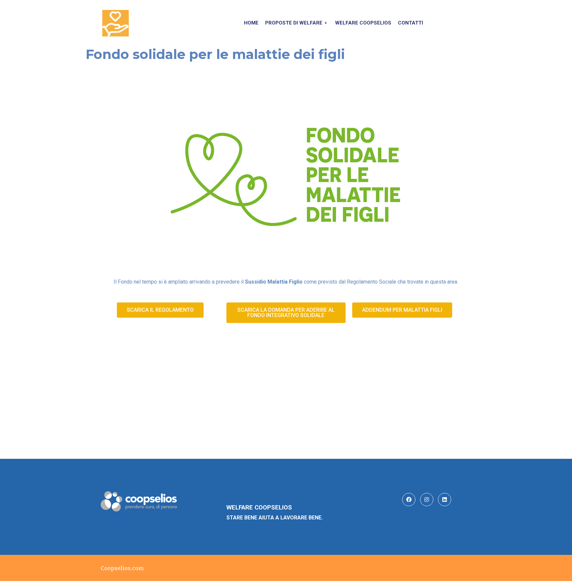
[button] (160, 310)
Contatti (410, 23)
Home (251, 23)
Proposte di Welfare (293, 23)
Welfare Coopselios (363, 23)
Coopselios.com (122, 568)
